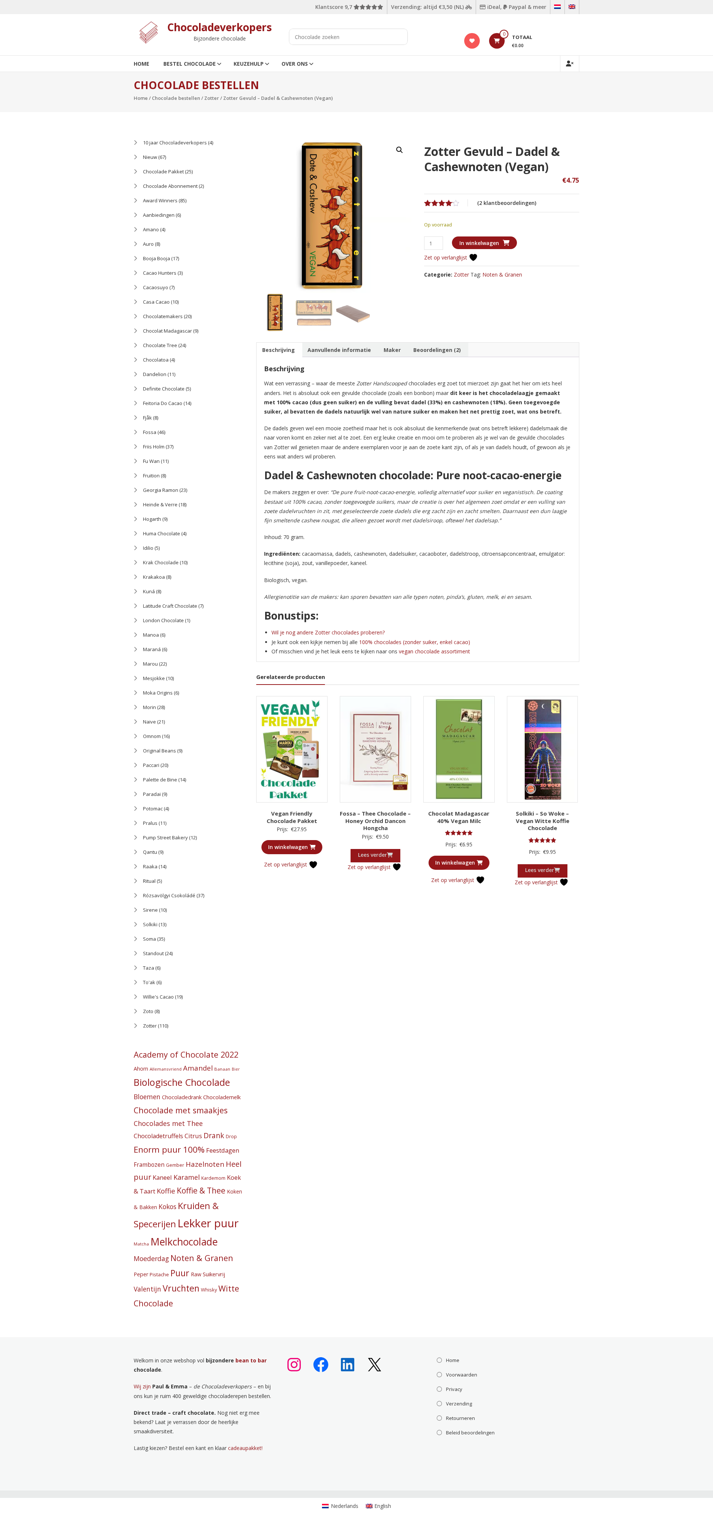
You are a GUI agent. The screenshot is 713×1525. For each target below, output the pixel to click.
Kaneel (162, 1177)
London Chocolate (163, 620)
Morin (149, 707)
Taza (148, 967)
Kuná (149, 591)
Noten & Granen (502, 274)
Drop (231, 1136)
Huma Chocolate (161, 533)
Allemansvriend (166, 1069)
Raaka (150, 866)
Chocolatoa (156, 359)
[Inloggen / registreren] (569, 64)
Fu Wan (151, 461)
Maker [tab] (392, 349)
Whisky (209, 1289)
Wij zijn (142, 1386)
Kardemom (213, 1178)
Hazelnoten (205, 1164)
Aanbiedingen (159, 215)
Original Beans (159, 750)
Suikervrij (214, 1274)
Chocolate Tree (160, 345)
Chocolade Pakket (163, 171)
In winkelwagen (479, 242)
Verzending (459, 1403)
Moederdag (151, 1258)
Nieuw (150, 157)
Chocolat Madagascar (167, 330)
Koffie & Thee (201, 1190)
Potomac (153, 808)
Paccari (151, 765)
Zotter (211, 98)
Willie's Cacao (158, 996)
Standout (153, 953)
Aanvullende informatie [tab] (339, 349)
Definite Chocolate (164, 388)
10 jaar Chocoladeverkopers (175, 142)
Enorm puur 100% (169, 1149)
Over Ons (294, 63)
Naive (149, 721)
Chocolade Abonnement (170, 186)
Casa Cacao (156, 301)
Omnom (152, 736)
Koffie (166, 1190)
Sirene (150, 910)
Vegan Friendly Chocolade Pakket (292, 817)
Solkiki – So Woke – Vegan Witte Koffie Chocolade (542, 821)
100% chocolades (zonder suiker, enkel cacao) (414, 642)
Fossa (149, 432)
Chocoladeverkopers (219, 27)
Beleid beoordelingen (470, 1432)
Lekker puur (208, 1223)
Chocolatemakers (163, 316)
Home (141, 63)
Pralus (150, 823)
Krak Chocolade (161, 562)
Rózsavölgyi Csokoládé (169, 895)
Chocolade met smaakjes (181, 1110)
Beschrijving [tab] (278, 349)
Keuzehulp (249, 63)
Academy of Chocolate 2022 (186, 1054)
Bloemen (147, 1096)
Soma (149, 938)
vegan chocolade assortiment (434, 651)
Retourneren (460, 1418)
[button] (399, 150)
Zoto (148, 1011)
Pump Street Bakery (165, 837)
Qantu (150, 852)
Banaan (222, 1069)
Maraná (152, 649)
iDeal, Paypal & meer (516, 6)
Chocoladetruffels (158, 1136)
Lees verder (372, 854)
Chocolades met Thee (168, 1123)
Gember (175, 1165)
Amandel (198, 1067)
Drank (214, 1135)
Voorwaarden (461, 1374)
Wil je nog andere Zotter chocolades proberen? (328, 632)
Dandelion (154, 374)
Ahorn (141, 1068)
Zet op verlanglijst (446, 257)
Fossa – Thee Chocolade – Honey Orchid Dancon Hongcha (375, 821)
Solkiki (150, 924)
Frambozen (149, 1165)
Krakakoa (154, 577)
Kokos (167, 1206)
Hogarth (152, 519)
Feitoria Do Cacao (162, 403)
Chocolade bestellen (176, 98)
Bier (236, 1069)
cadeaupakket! (245, 1447)
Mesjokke (154, 678)
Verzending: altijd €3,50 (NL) (428, 6)
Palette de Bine (160, 779)
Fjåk (147, 417)
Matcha (141, 1244)
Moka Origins (158, 692)
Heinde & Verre (160, 504)
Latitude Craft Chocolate (170, 606)
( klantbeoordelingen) (506, 202)
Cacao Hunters (159, 273)
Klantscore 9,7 (334, 6)
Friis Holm (154, 446)
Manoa (151, 634)
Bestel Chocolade (189, 63)
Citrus (193, 1135)
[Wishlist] (472, 40)
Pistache (159, 1274)
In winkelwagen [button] (288, 846)
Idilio (148, 548)
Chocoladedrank (182, 1097)
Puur (179, 1273)
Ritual (149, 881)
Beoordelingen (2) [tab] (437, 349)
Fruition (151, 475)
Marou (150, 663)
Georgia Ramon (160, 490)
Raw (196, 1274)
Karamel (186, 1177)
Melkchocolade (184, 1241)
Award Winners (160, 200)
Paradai (152, 794)
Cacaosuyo (155, 287)
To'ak (149, 982)
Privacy (454, 1389)
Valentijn (147, 1288)
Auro (148, 244)
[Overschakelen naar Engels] (572, 7)
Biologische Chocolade (182, 1082)
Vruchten (181, 1288)
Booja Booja (156, 258)
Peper (141, 1274)
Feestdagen (222, 1150)
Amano (151, 229)
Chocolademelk (222, 1097)
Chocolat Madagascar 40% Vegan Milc (458, 817)
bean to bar (251, 1360)
